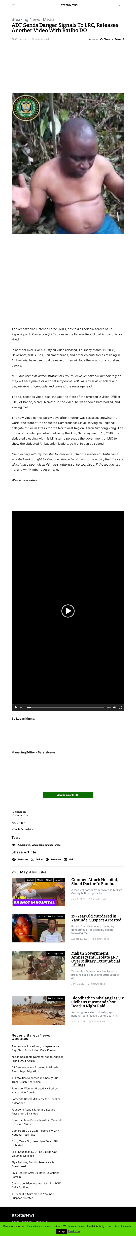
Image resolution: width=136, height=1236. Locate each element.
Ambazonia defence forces (46, 844)
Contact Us (41, 1221)
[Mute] (114, 707)
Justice (30, 880)
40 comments (21, 39)
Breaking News (26, 19)
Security (59, 880)
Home (15, 1221)
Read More (74, 1231)
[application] (68, 611)
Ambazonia (24, 844)
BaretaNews (68, 5)
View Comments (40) (68, 794)
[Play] (16, 707)
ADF (14, 844)
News (49, 880)
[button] (68, 611)
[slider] (65, 707)
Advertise (26, 1221)
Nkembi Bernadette (22, 829)
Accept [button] (61, 1231)
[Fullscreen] (120, 707)
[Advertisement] (68, 66)
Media (49, 19)
